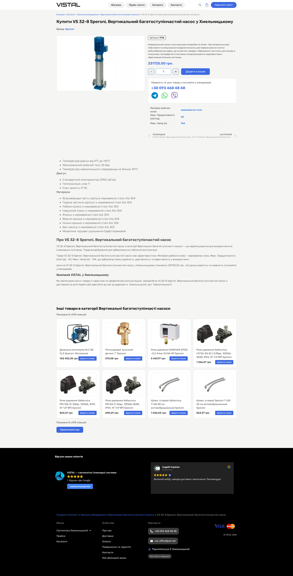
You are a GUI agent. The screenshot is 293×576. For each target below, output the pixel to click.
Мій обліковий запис (114, 557)
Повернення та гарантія (116, 547)
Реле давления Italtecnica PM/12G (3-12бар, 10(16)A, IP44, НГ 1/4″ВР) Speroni (78, 404)
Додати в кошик (195, 71)
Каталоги (61, 541)
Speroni (69, 29)
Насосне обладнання (87, 14)
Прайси (60, 536)
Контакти (107, 552)
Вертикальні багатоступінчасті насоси (120, 14)
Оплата (106, 541)
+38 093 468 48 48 (168, 88)
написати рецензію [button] (80, 486)
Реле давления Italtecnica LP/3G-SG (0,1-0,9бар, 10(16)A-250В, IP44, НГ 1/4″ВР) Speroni (214, 353)
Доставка (107, 536)
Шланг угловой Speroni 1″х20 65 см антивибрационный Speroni (213, 404)
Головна (60, 14)
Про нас (107, 530)
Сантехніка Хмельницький (72, 530)
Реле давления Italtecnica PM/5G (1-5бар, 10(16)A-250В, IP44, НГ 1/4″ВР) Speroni (122, 404)
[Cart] (206, 5)
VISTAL (68, 5)
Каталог (71, 14)
